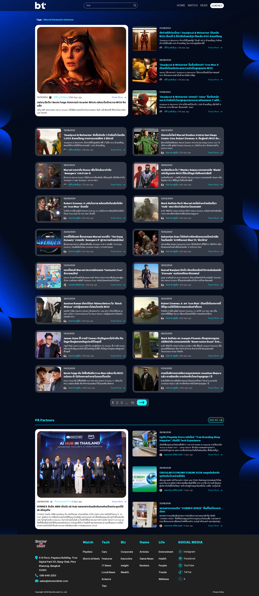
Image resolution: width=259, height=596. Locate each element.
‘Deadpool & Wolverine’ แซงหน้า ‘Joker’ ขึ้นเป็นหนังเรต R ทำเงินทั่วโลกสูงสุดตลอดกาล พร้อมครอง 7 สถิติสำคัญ (189, 100)
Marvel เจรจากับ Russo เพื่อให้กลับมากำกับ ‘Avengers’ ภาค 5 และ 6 (87, 171)
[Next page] (142, 402)
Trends (163, 572)
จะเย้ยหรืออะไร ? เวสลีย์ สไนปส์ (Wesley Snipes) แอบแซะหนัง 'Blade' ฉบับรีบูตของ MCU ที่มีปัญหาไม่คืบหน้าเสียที (191, 179)
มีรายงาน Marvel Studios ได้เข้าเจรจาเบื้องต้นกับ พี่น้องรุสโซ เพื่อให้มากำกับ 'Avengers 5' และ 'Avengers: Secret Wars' (94, 179)
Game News (147, 558)
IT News (106, 565)
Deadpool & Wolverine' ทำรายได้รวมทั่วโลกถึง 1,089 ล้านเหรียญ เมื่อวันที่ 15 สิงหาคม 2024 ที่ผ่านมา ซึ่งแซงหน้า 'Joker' (190, 106)
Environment (166, 551)
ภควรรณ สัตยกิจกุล (76, 285)
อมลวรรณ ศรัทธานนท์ (173, 454)
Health (162, 558)
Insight (125, 565)
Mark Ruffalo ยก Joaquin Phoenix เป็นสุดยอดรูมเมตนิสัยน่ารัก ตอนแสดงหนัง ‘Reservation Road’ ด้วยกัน (190, 341)
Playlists (87, 551)
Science (106, 579)
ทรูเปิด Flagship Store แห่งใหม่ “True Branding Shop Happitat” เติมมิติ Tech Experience (189, 438)
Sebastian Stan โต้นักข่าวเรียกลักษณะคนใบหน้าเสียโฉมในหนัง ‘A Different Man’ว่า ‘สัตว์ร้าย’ (189, 238)
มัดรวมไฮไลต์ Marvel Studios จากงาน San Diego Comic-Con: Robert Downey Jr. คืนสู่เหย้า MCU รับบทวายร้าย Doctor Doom (191, 138)
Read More (117, 97)
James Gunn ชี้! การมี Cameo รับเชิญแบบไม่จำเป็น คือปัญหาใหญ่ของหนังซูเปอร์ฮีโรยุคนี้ (93, 339)
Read (203, 5)
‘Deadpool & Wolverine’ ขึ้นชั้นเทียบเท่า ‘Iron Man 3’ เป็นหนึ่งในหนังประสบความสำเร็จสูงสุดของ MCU (189, 66)
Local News (108, 572)
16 (132, 402)
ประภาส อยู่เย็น (172, 152)
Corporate (127, 551)
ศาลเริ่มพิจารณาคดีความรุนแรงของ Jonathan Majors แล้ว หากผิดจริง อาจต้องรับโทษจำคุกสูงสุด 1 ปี (191, 374)
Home (181, 5)
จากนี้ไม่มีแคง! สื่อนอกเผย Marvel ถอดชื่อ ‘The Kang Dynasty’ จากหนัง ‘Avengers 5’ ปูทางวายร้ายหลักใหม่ (94, 238)
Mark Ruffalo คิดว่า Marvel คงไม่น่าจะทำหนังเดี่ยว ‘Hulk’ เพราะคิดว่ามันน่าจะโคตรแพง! (189, 204)
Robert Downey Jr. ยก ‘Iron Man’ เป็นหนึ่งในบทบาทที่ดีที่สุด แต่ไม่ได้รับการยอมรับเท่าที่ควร (191, 305)
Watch (193, 5)
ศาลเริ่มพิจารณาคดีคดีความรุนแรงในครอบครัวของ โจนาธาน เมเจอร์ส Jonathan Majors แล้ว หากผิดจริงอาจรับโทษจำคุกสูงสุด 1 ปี (189, 382)
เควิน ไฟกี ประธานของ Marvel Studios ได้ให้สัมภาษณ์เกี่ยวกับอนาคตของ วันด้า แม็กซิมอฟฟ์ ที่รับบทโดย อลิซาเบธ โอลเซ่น (81, 111)
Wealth (125, 572)
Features (107, 558)
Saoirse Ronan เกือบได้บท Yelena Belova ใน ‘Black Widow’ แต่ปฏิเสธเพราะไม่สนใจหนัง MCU (93, 305)
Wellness (164, 579)
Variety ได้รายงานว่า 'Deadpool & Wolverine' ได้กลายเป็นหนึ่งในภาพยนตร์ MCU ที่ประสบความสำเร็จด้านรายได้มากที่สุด (189, 74)
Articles (144, 551)
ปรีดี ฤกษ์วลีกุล (60, 97)
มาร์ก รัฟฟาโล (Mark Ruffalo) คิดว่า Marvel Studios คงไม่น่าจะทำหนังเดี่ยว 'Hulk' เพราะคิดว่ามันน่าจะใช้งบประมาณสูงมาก (191, 212)
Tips (104, 585)
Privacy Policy (218, 592)
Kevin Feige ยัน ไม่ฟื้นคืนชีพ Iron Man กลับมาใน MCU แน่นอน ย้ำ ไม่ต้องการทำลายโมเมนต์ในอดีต (93, 374)
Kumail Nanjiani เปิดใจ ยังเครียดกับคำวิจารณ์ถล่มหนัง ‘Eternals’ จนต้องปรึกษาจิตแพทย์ (191, 271)
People (163, 565)
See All (214, 420)
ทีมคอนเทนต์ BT (62, 502)
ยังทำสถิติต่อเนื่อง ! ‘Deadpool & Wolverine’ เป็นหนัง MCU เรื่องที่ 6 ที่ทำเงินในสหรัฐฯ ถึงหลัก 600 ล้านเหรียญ (190, 34)
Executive (126, 558)
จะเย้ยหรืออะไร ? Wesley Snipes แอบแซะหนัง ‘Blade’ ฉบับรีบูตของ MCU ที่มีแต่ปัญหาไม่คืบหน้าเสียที (191, 171)
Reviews (144, 565)
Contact (217, 5)
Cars (104, 551)
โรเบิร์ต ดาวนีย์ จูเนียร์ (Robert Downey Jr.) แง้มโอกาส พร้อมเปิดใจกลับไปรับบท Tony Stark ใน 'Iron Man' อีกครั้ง (94, 212)
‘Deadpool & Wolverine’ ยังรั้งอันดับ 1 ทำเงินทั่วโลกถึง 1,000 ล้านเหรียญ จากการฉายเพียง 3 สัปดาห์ (94, 136)
